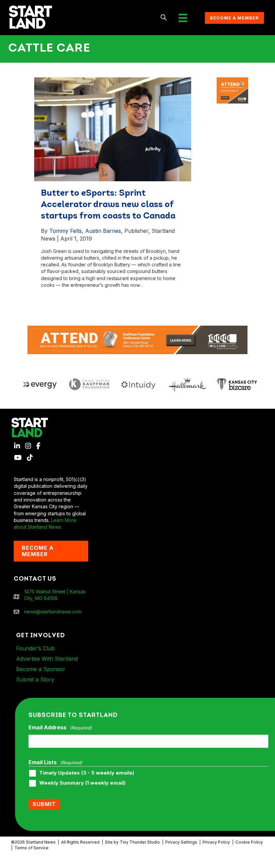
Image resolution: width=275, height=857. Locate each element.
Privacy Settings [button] (181, 842)
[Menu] (183, 18)
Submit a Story (35, 679)
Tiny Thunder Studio (140, 842)
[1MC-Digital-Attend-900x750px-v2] (232, 80)
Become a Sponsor (40, 669)
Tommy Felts (65, 230)
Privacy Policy (216, 842)
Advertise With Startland (47, 658)
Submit (44, 804)
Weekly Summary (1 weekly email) (82, 783)
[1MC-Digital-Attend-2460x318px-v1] (138, 339)
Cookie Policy (249, 842)
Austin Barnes (103, 230)
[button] (164, 17)
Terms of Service (31, 847)
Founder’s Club (35, 648)
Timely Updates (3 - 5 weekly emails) (86, 773)
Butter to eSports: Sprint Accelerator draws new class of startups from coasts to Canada (108, 205)
